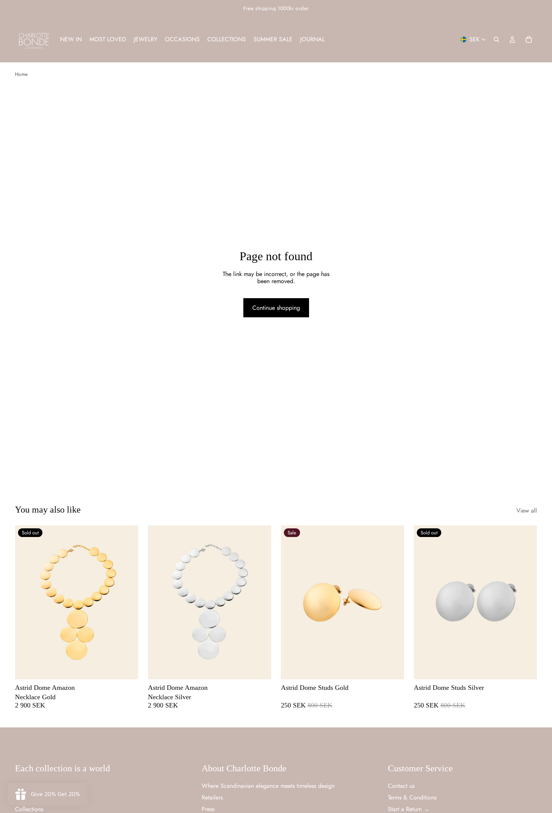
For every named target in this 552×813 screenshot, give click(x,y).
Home (21, 74)
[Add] (259, 667)
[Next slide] (127, 602)
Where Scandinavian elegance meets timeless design (268, 785)
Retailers (212, 797)
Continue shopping (276, 307)
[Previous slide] (26, 602)
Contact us (401, 785)
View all (526, 510)
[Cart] (528, 39)
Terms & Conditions (412, 797)
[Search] (496, 39)
